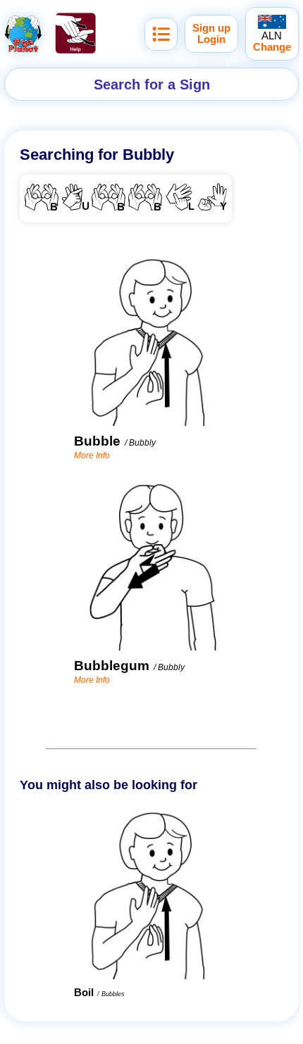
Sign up (211, 28)
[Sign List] (161, 34)
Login (211, 39)
